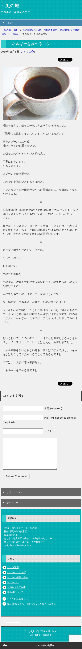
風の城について (15, 592)
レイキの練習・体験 (17, 577)
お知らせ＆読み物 (16, 587)
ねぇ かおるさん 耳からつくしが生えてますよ (31, 603)
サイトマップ (13, 621)
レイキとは (13, 582)
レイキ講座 (13, 567)
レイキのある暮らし (17, 598)
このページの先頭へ (44, 645)
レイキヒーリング (16, 572)
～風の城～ (12, 5)
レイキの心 (27, 51)
